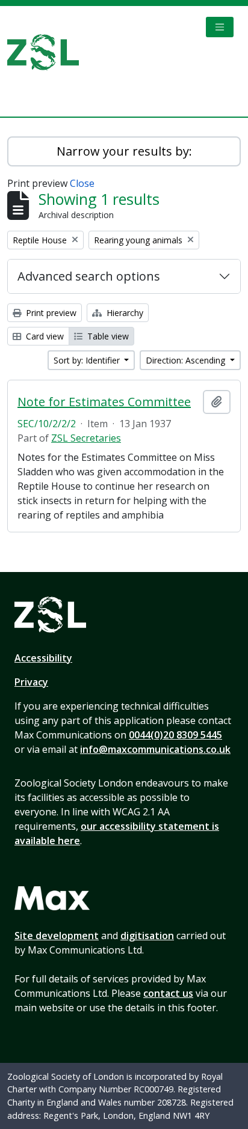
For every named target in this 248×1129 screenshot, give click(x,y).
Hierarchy (123, 312)
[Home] (47, 52)
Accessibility (43, 658)
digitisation (147, 935)
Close (82, 183)
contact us (168, 993)
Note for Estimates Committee (104, 402)
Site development (56, 935)
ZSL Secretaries (86, 438)
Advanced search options (88, 276)
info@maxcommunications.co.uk (155, 749)
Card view (43, 336)
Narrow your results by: (124, 151)
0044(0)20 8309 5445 (175, 734)
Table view (107, 336)
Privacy (31, 682)
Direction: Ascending (187, 360)
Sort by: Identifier (88, 360)
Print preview (49, 312)
